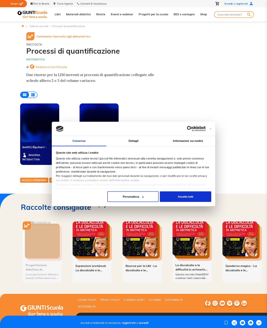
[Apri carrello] (217, 3)
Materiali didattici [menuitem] (78, 14)
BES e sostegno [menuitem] (184, 14)
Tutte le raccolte (38, 26)
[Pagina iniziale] (23, 26)
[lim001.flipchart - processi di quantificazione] (39, 122)
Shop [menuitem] (203, 14)
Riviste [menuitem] (100, 14)
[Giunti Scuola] (32, 14)
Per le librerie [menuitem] (41, 3)
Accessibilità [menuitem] (87, 306)
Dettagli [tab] (134, 140)
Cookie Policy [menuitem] (87, 299)
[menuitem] (208, 303)
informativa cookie (126, 180)
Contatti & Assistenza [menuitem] (93, 3)
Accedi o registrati (236, 3)
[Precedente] (99, 207)
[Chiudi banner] (210, 128)
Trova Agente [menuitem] (65, 3)
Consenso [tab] (79, 140)
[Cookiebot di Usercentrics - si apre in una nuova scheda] (190, 128)
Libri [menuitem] (58, 14)
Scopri (15, 3)
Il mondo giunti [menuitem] (134, 299)
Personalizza (131, 196)
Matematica (35, 59)
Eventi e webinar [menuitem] (122, 14)
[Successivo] (105, 207)
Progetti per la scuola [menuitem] (153, 14)
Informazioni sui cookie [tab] (188, 140)
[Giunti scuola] (45, 311)
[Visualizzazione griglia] (28, 95)
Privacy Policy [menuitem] (110, 299)
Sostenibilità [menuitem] (174, 299)
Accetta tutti (185, 196)
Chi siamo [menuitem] (154, 299)
